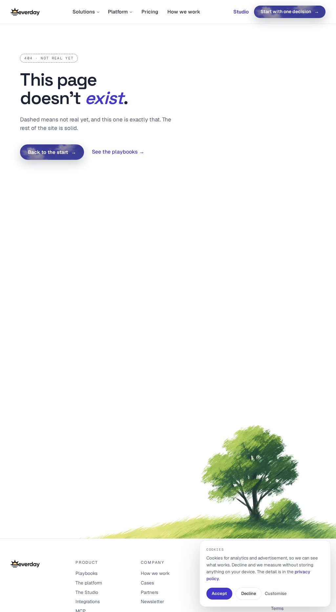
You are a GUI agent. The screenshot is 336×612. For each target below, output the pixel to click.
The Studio (86, 592)
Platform (118, 12)
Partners (149, 592)
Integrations (87, 601)
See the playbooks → (118, 151)
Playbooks (86, 573)
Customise (275, 593)
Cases (147, 583)
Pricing (149, 12)
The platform (88, 583)
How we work (183, 12)
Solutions (84, 12)
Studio (241, 12)
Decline (248, 593)
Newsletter (152, 601)
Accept (219, 593)
